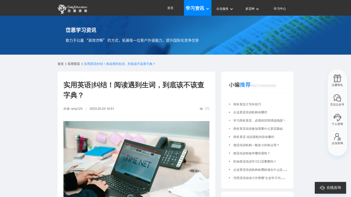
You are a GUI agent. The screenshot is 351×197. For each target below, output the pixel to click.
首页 (170, 7)
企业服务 (222, 8)
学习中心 (280, 8)
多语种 (250, 8)
